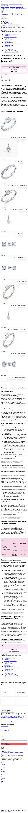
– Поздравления (9, 45)
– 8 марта (7, 47)
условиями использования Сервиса (10, 716)
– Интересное (8, 42)
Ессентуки (4, 692)
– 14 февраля (8, 46)
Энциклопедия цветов (10, 37)
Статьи (6, 38)
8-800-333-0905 (4, 726)
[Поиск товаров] (2, 23)
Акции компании (9, 34)
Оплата (15, 4)
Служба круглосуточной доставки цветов (12, 752)
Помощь (13, 8)
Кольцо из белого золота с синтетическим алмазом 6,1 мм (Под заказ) (13, 136)
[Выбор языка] (2, 10)
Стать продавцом (5, 7)
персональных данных (12, 714)
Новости (7, 35)
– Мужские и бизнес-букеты (11, 43)
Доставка (10, 4)
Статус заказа (23, 8)
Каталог (3, 4)
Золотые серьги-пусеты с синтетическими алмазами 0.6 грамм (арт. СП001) (14, 256)
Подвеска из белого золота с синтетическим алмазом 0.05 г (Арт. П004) (12, 232)
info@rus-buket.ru (5, 730)
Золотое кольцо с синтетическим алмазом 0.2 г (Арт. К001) (14, 208)
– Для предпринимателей (11, 52)
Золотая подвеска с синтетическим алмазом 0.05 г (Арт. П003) (13, 328)
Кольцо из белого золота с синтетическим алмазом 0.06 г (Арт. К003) (13, 304)
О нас (6, 4)
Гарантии (19, 4)
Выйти (22, 14)
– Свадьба (7, 41)
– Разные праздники (10, 50)
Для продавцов (4, 5)
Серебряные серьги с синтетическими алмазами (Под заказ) (13, 376)
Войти (16, 14)
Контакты (8, 8)
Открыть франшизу (15, 7)
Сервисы (18, 8)
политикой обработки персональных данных (12, 717)
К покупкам (4, 654)
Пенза (3, 701)
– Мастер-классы (9, 39)
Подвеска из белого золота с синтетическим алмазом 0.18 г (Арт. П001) (12, 160)
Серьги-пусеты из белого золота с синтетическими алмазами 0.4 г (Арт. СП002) (14, 280)
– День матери (8, 49)
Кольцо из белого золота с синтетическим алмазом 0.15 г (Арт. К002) (13, 352)
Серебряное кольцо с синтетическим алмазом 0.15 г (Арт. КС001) (14, 184)
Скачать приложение (6, 811)
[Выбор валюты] (2, 12)
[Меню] (10, 23)
